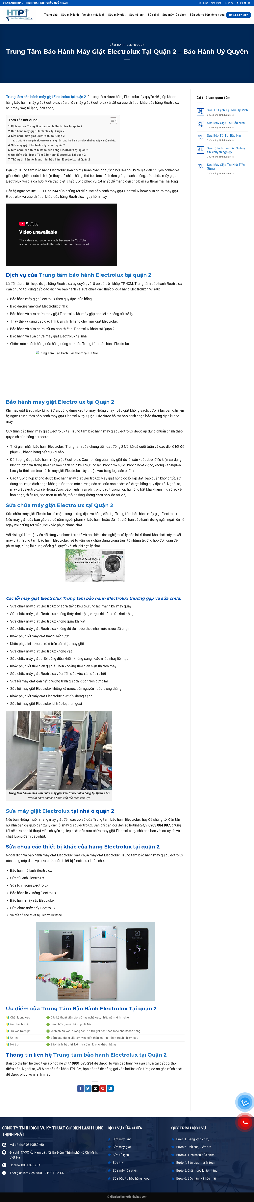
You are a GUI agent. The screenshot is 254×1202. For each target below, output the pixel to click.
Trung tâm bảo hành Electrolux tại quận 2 (95, 275)
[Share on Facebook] (80, 1088)
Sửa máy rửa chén (174, 14)
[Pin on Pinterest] (102, 1088)
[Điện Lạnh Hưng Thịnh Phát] (20, 15)
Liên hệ (229, 2)
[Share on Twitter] (88, 1088)
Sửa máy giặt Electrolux (38, 811)
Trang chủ (51, 14)
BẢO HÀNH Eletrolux (127, 44)
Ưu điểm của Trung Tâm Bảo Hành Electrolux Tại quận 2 (48, 155)
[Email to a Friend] (95, 1088)
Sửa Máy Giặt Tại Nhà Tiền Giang (226, 166)
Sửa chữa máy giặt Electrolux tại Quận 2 (37, 136)
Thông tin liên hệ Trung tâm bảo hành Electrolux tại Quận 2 (50, 159)
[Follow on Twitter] (245, 3)
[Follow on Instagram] (241, 3)
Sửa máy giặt (117, 14)
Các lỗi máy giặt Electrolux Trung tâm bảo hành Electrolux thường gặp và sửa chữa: (66, 140)
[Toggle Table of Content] (111, 120)
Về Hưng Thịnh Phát (209, 2)
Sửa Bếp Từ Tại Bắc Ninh (224, 135)
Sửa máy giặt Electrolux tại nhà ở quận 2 (38, 145)
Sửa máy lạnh (70, 14)
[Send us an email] (249, 3)
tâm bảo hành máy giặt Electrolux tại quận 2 (50, 97)
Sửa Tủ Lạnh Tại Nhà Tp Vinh (227, 110)
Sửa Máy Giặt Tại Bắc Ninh (226, 123)
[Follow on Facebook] (238, 3)
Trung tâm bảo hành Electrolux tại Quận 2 (110, 1055)
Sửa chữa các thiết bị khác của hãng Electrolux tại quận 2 (49, 150)
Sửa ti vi (153, 14)
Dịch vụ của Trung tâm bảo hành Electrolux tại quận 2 (46, 126)
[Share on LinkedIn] (110, 1088)
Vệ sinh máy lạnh (93, 14)
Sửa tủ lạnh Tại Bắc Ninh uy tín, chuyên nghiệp (226, 150)
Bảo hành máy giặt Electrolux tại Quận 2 (37, 131)
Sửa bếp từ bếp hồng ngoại (207, 14)
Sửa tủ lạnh (136, 14)
